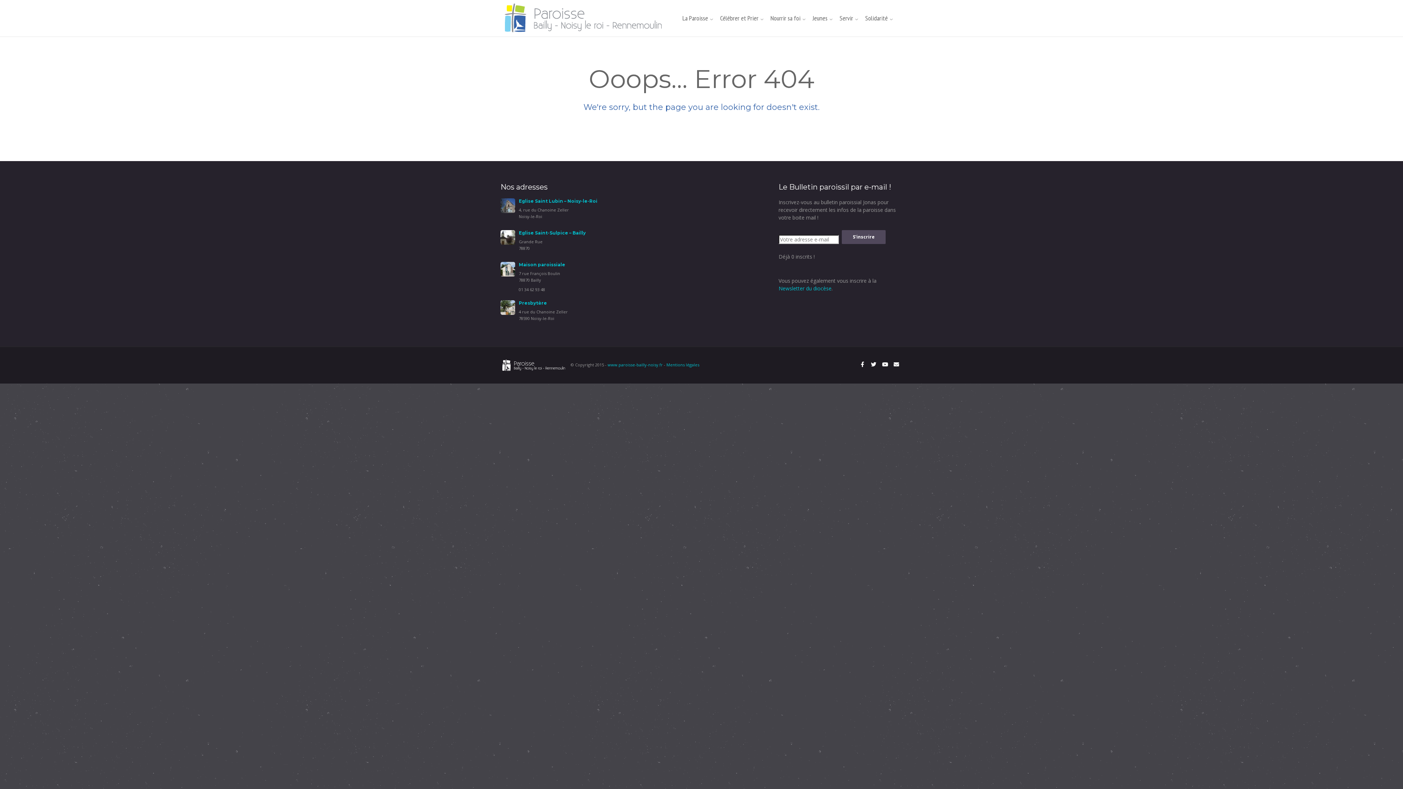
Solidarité (876, 18)
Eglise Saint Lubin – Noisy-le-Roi (558, 201)
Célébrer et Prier (739, 18)
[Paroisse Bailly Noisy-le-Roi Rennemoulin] (585, 17)
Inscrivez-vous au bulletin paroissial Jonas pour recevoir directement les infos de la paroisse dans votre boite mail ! (837, 210)
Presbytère (533, 303)
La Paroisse (695, 18)
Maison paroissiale (542, 264)
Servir (846, 18)
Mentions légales (682, 364)
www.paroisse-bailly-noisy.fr (635, 364)
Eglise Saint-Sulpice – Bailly (552, 233)
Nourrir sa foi (786, 18)
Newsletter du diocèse (805, 288)
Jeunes (820, 18)
